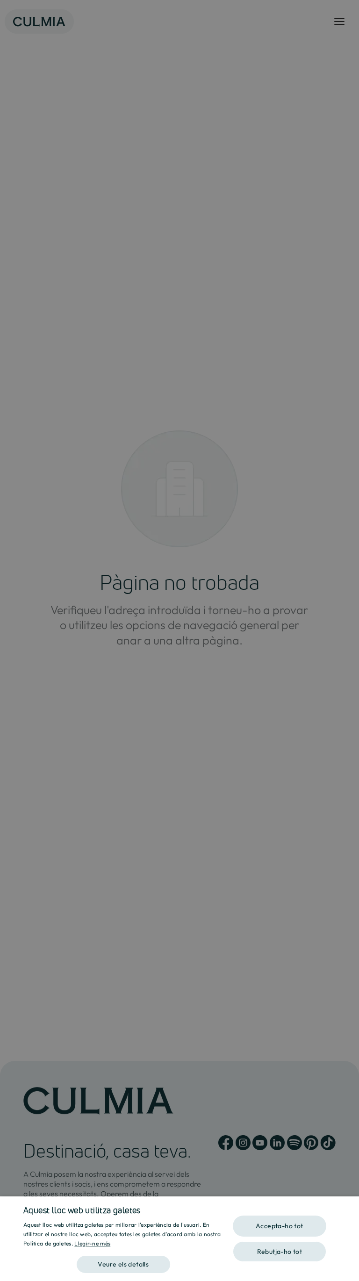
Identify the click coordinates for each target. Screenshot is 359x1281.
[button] (123, 1261)
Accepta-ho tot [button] (279, 1226)
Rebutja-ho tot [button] (279, 1251)
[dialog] (179, 1238)
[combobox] (347, 1208)
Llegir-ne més (92, 1243)
